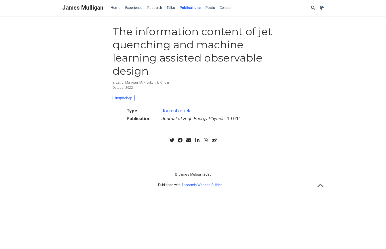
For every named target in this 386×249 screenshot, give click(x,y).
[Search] (313, 7)
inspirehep (123, 98)
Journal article (177, 110)
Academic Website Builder (201, 185)
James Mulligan (82, 7)
